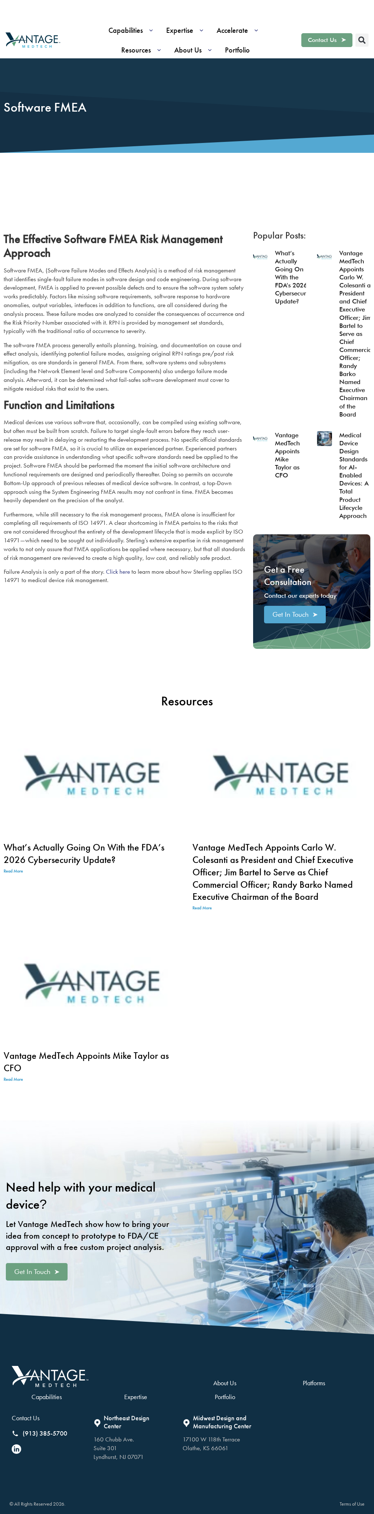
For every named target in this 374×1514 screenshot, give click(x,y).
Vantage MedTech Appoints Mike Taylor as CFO (86, 1061)
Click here (118, 572)
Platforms (314, 1383)
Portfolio (225, 1397)
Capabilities (46, 1397)
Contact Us (25, 1418)
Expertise (135, 1397)
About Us (224, 1383)
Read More (13, 871)
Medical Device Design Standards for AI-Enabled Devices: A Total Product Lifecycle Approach (354, 475)
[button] (133, 30)
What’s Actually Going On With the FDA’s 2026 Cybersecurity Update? (293, 277)
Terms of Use (352, 1504)
